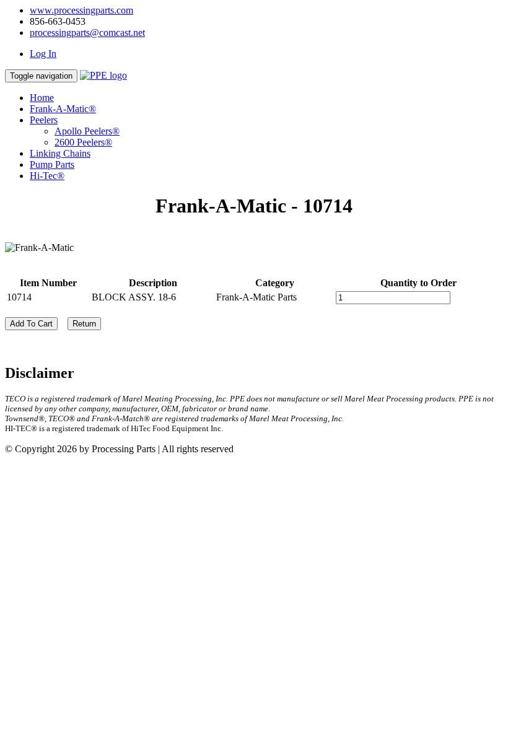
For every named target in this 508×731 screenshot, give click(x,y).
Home (42, 97)
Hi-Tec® (47, 175)
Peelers (44, 120)
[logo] (103, 75)
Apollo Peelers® (87, 131)
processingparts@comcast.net (87, 32)
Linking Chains (60, 153)
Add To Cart (31, 323)
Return (84, 323)
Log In (43, 53)
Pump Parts (52, 164)
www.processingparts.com (81, 10)
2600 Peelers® (83, 142)
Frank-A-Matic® (63, 108)
